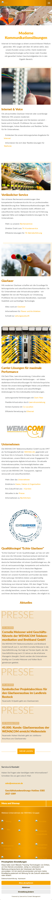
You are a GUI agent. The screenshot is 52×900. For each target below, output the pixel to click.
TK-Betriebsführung (33, 233)
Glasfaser (21, 307)
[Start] (4, 3)
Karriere (27, 489)
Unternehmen (24, 480)
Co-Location (28, 407)
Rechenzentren (26, 224)
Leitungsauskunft (22, 316)
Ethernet (30, 411)
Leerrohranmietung (37, 402)
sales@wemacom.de (14, 783)
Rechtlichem (25, 498)
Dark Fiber (38, 398)
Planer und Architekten (30, 311)
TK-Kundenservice (30, 228)
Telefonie (7, 146)
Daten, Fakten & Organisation (28, 484)
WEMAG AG (29, 452)
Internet (7, 138)
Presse (21, 493)
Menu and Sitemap (10, 803)
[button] (43, 3)
